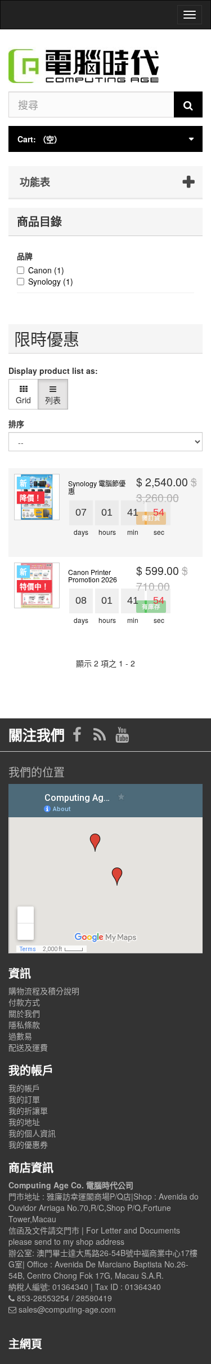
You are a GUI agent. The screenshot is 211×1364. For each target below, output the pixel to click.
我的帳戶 (24, 1087)
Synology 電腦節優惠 (96, 486)
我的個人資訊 (32, 1133)
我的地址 (24, 1121)
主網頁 (25, 1343)
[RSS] (100, 737)
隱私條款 (24, 1024)
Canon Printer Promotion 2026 (92, 575)
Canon (46, 270)
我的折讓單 (28, 1110)
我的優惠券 (28, 1144)
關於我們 (24, 1013)
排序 (16, 423)
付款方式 (24, 1002)
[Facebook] (78, 737)
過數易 (20, 1035)
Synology (50, 281)
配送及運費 (28, 1047)
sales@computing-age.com (67, 1309)
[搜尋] (188, 104)
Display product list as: (53, 370)
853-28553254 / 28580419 (64, 1298)
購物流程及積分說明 (43, 990)
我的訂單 (24, 1099)
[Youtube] (122, 737)
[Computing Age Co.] (105, 60)
